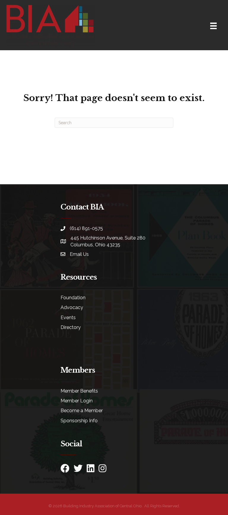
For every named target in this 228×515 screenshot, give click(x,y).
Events (68, 317)
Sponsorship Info (79, 420)
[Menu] (213, 25)
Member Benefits (79, 391)
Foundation (73, 297)
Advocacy (72, 307)
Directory (71, 327)
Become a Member (82, 410)
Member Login (77, 401)
